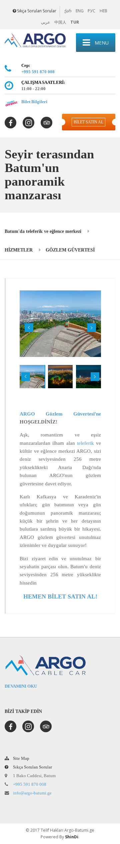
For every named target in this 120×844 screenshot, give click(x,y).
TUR (74, 22)
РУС (91, 11)
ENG (80, 11)
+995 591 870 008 (38, 71)
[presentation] (29, 327)
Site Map (20, 758)
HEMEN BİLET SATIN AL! (60, 596)
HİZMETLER (19, 250)
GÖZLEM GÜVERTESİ (70, 250)
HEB (103, 11)
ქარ (68, 11)
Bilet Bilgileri (34, 101)
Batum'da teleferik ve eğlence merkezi (43, 231)
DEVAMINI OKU (21, 686)
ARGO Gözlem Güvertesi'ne (60, 414)
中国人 (60, 22)
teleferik (85, 443)
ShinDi (71, 837)
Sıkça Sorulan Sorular (36, 11)
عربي (45, 22)
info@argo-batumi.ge (32, 792)
